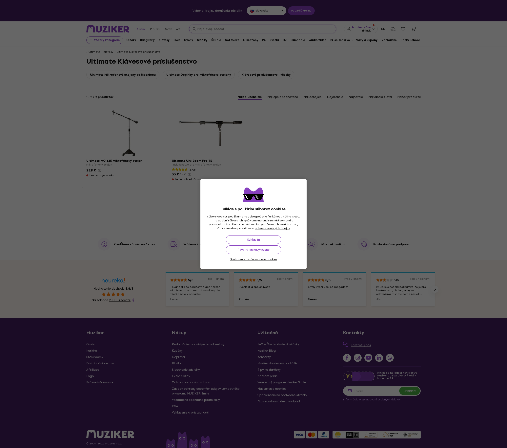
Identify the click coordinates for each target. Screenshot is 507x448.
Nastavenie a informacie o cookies (253, 259)
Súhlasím (253, 239)
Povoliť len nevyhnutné (253, 249)
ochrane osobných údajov (272, 228)
